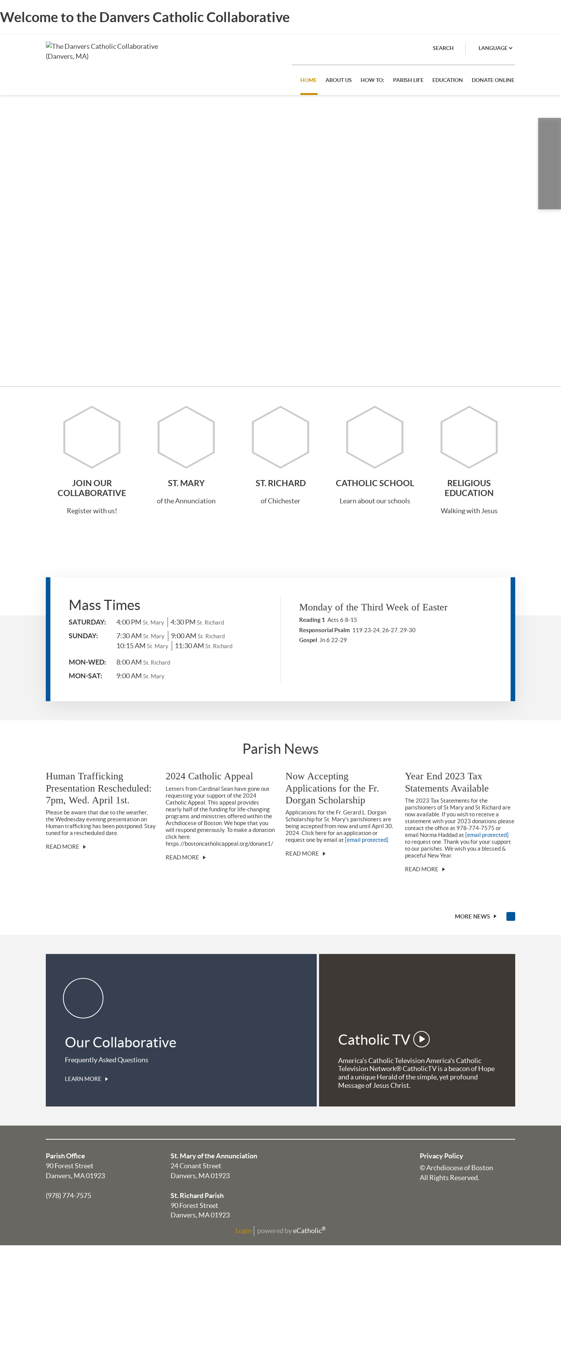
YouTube (549, 197)
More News (472, 916)
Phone (549, 129)
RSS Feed (510, 916)
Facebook (549, 152)
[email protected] (367, 840)
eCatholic (309, 1231)
